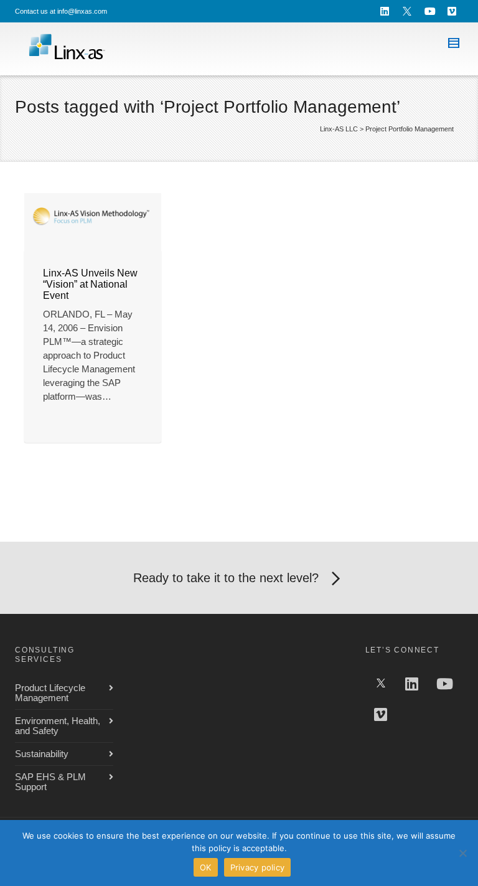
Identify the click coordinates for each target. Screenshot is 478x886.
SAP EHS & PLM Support (50, 781)
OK (206, 867)
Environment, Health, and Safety (57, 725)
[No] (462, 853)
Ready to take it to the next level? (226, 578)
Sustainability (41, 753)
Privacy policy (257, 867)
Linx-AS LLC (339, 129)
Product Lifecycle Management (50, 692)
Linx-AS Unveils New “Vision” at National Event (90, 284)
